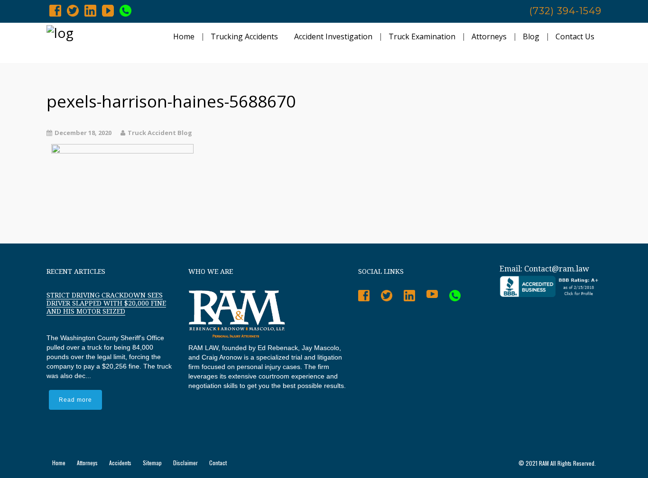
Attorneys (489, 36)
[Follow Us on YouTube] (108, 10)
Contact (218, 463)
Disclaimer (185, 463)
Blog (531, 36)
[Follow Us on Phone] (125, 10)
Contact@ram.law (556, 268)
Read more (75, 400)
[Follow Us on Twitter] (73, 10)
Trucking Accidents (244, 36)
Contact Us (574, 36)
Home (183, 36)
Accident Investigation (333, 36)
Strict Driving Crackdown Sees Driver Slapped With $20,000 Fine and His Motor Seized (106, 303)
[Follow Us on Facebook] (55, 10)
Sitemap (152, 463)
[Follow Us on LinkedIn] (90, 10)
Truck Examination (422, 36)
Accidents (120, 463)
